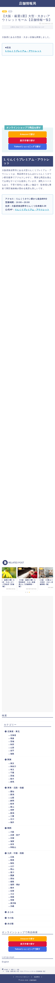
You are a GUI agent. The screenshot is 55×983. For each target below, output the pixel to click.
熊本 (12, 888)
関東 (9, 759)
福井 (12, 822)
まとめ (10, 912)
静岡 (12, 801)
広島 (12, 857)
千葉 (12, 773)
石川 (12, 819)
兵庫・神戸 (15, 835)
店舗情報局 (27, 3)
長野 (12, 810)
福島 (12, 754)
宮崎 (12, 900)
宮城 (12, 741)
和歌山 (13, 847)
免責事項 (37, 977)
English (5, 962)
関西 (9, 828)
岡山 (12, 869)
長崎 (12, 897)
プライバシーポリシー (22, 977)
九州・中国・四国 (15, 853)
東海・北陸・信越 (15, 788)
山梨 (12, 798)
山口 (12, 866)
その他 (10, 918)
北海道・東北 (13, 731)
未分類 (10, 924)
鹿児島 (13, 903)
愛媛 (12, 875)
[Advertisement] (27, 90)
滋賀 (12, 841)
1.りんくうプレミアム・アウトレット (23, 51)
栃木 (12, 779)
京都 (12, 838)
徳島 (12, 882)
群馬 (12, 782)
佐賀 (12, 891)
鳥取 (12, 863)
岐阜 (12, 804)
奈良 (12, 844)
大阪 (4, 11)
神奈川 (13, 766)
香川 (12, 872)
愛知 (12, 791)
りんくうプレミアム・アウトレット (32, 210)
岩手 (12, 751)
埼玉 (12, 770)
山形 (12, 748)
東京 (12, 763)
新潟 (12, 795)
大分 (12, 894)
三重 (12, 816)
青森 (12, 738)
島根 (12, 860)
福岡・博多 (15, 885)
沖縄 (12, 906)
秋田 (12, 744)
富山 (12, 807)
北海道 (13, 735)
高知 (12, 879)
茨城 (12, 776)
